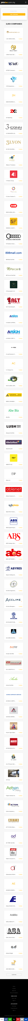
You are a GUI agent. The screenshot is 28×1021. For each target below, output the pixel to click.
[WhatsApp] (10, 1019)
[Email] (22, 1019)
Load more (14, 974)
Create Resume (14, 1008)
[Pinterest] (18, 1019)
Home (14, 986)
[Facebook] (6, 1019)
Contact (14, 988)
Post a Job (14, 998)
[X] (14, 1019)
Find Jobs (14, 1006)
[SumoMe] (26, 1019)
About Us (14, 990)
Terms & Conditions (14, 992)
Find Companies (14, 14)
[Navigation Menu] (25, 2)
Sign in (14, 1000)
